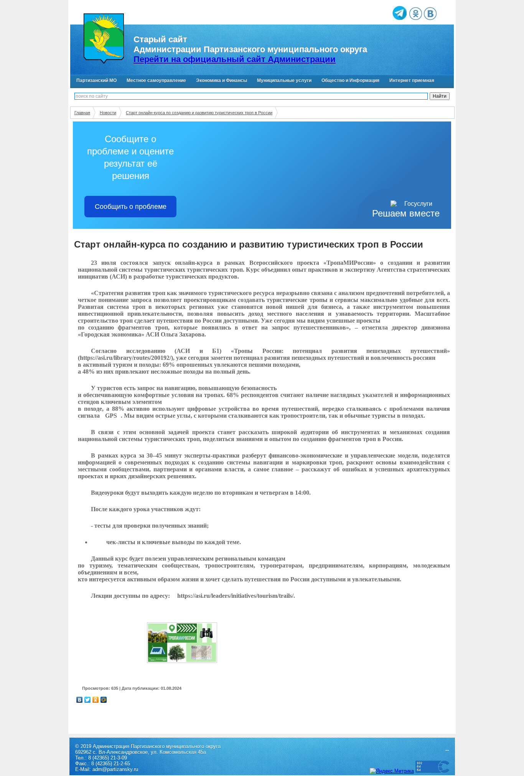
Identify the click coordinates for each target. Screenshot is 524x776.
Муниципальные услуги (284, 80)
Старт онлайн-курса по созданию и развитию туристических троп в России (199, 112)
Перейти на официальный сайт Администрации (234, 59)
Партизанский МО (96, 80)
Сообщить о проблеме (130, 206)
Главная (82, 112)
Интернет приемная (411, 80)
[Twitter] (88, 700)
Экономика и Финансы (221, 80)
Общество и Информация (350, 80)
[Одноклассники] (96, 700)
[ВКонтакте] (80, 700)
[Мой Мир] (104, 700)
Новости (108, 112)
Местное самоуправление (156, 80)
